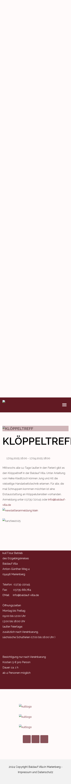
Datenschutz (45, 772)
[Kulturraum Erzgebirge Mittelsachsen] (35, 727)
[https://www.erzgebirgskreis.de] (35, 717)
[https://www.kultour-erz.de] (35, 706)
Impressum (25, 772)
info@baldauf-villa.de (26, 595)
